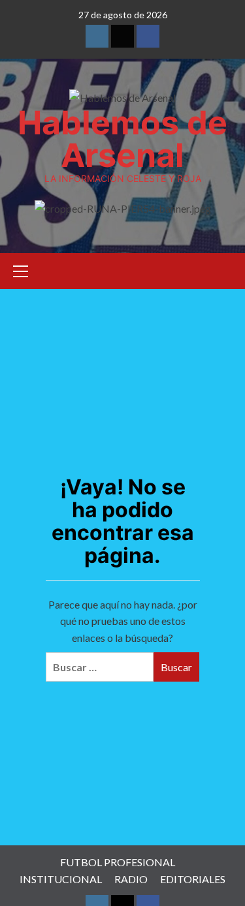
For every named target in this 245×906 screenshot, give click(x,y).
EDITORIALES (192, 879)
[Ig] (97, 36)
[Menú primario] (26, 269)
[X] (122, 36)
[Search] (224, 269)
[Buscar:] (100, 667)
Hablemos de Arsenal (122, 139)
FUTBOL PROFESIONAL (117, 862)
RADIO (131, 879)
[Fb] (148, 36)
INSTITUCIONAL (61, 879)
